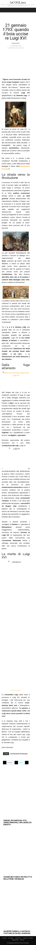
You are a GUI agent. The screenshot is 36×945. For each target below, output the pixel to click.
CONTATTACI (18, 938)
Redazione (16, 43)
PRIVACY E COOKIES (28, 938)
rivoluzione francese (18, 753)
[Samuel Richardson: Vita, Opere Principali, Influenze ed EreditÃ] (18, 794)
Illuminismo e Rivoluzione (15, 48)
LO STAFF (4, 938)
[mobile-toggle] (3, 10)
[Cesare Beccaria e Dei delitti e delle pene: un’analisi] (18, 850)
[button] (33, 10)
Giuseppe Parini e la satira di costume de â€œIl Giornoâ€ (17, 932)
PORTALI (22, 940)
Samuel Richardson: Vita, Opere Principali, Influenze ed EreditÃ (17, 822)
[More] (26, 762)
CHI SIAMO (10, 938)
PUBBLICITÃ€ (15, 940)
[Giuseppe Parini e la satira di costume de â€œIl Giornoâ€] (18, 905)
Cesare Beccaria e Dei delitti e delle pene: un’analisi (17, 878)
